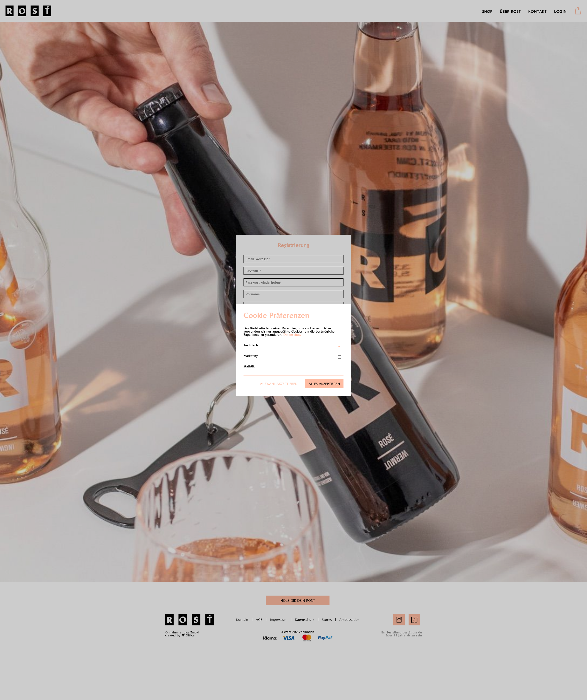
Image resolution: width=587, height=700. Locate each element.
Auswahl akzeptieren (278, 384)
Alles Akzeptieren (324, 384)
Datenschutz (292, 335)
